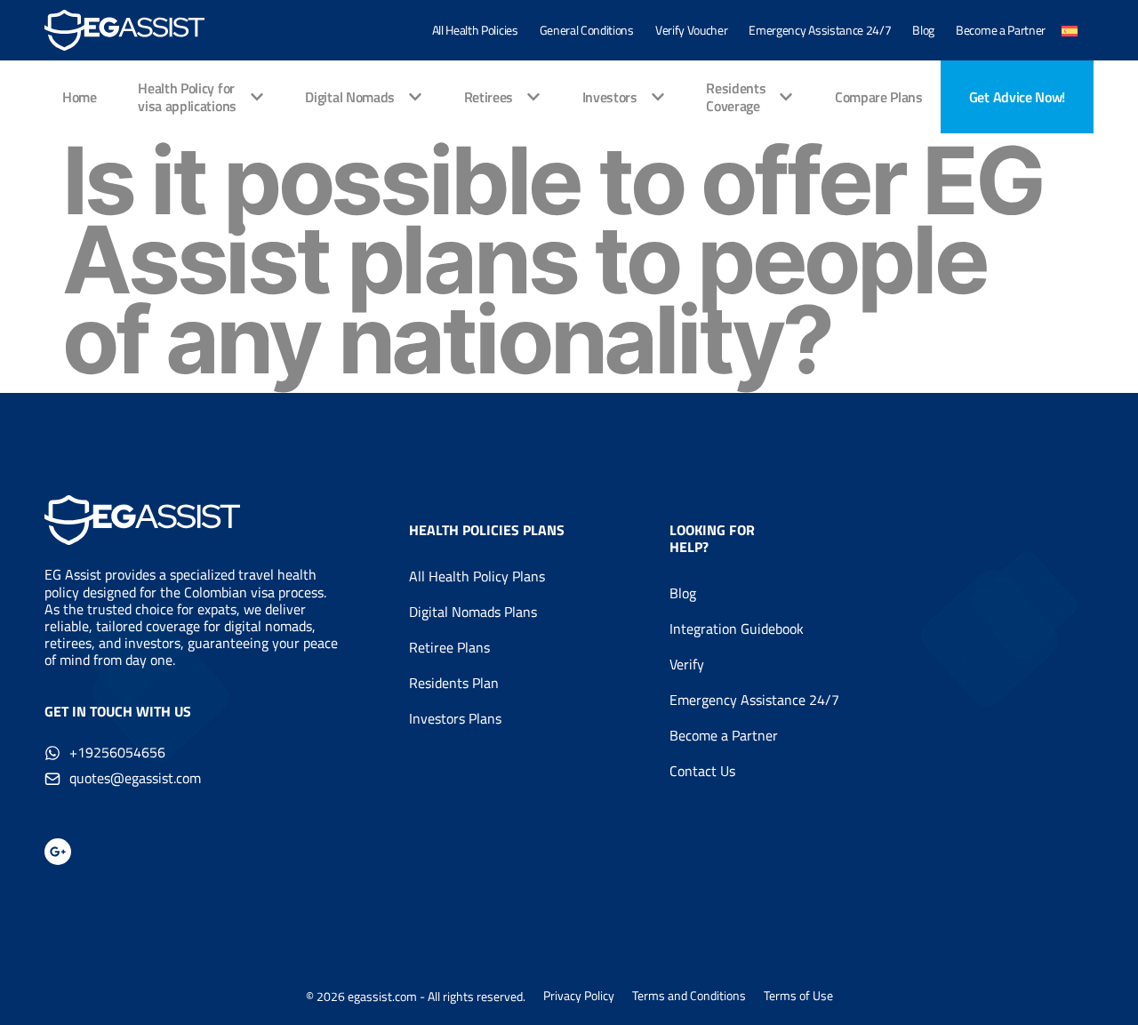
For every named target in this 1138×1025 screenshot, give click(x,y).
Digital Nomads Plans (473, 612)
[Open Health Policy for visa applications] (257, 97)
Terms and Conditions (689, 995)
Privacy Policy (578, 995)
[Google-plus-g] (57, 851)
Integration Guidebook (736, 628)
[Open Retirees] (533, 97)
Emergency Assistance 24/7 (820, 29)
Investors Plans (455, 718)
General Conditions (587, 29)
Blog (923, 29)
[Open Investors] (658, 97)
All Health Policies (475, 29)
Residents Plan (454, 683)
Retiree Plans (449, 647)
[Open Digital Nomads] (415, 97)
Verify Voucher (691, 29)
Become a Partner (1001, 29)
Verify (686, 664)
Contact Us (702, 771)
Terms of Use (798, 995)
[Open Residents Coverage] (786, 97)
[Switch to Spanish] (1069, 30)
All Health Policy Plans (477, 576)
